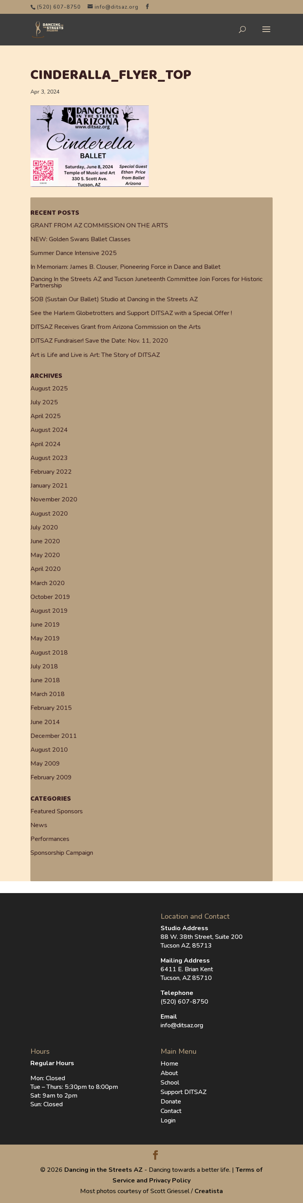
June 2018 (45, 680)
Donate (171, 1101)
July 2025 (44, 402)
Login (168, 1120)
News (38, 825)
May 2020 (45, 555)
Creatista (209, 1191)
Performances (49, 839)
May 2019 (45, 638)
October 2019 (50, 597)
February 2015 (51, 708)
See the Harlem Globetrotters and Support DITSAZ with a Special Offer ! (131, 313)
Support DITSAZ (183, 1092)
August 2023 (49, 458)
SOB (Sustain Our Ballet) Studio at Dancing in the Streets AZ (114, 299)
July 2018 (44, 666)
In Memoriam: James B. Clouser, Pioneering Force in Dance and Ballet (125, 267)
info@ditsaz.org (182, 1025)
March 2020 (47, 583)
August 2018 (49, 652)
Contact (171, 1111)
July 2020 (44, 527)
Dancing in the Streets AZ (103, 1169)
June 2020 (45, 541)
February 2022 (51, 472)
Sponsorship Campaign (61, 853)
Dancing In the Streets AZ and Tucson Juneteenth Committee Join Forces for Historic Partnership (146, 282)
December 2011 (53, 736)
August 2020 (49, 513)
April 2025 (45, 416)
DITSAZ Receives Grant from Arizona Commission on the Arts (115, 327)
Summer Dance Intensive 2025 (73, 253)
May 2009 (45, 763)
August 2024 (49, 430)
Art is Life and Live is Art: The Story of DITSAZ (95, 355)
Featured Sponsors (56, 811)
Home (169, 1063)
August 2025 (49, 388)
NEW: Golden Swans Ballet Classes (80, 239)
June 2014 (45, 722)
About (169, 1073)
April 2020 (45, 569)
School (170, 1082)
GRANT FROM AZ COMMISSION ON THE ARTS (99, 225)
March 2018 (47, 694)
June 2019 (45, 624)
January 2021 (49, 485)
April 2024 (45, 444)
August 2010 (49, 750)
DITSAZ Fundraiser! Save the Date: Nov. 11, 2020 (99, 341)
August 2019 (49, 611)
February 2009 (51, 777)
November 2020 (53, 499)
